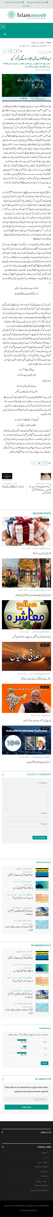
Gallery (44, 1176)
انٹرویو (45, 1152)
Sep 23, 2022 (27, 924)
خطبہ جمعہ (42, 1162)
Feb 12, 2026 (12, 895)
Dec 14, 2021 (22, 673)
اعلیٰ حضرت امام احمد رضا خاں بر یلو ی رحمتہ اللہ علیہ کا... (19, 928)
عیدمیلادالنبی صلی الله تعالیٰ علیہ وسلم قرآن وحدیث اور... (20, 912)
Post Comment (39, 837)
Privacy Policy (41, 1185)
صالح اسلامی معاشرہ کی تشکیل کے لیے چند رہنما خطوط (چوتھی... (31, 637)
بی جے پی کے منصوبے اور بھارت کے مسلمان (37, 720)
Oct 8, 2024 (40, 483)
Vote (44, 1063)
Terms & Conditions (39, 1190)
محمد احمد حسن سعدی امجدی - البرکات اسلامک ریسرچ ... (39, 590)
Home (49, 42)
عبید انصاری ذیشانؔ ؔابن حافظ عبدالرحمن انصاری (41, 548)
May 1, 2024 (35, 715)
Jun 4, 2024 (7, 483)
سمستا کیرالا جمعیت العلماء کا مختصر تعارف (39, 762)
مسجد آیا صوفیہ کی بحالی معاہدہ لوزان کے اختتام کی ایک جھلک (33, 595)
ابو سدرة (48, 483)
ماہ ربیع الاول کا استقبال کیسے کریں (23, 888)
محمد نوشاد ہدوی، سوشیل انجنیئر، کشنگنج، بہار (24, 869)
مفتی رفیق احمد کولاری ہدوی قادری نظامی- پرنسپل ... (40, 757)
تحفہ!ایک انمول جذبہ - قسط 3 (42, 553)
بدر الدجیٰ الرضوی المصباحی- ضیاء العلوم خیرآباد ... (40, 632)
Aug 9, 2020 (23, 590)
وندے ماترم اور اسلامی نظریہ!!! (22, 898)
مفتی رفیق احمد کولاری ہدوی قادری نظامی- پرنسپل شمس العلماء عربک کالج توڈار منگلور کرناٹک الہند (26, 65)
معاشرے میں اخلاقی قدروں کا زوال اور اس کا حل (36, 679)
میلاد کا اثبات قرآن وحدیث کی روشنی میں (20, 875)
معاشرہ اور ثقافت (38, 42)
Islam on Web (41, 1166)
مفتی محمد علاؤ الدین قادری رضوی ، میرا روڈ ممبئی (23, 920)
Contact (44, 1171)
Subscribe (26, 1107)
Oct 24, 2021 (27, 872)
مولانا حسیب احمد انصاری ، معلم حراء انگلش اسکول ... (22, 882)
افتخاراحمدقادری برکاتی (46, 715)
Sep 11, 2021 (24, 632)
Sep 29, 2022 (17, 908)
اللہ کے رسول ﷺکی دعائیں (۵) (13, 487)
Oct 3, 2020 (26, 548)
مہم (46, 1157)
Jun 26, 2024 (24, 757)
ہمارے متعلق (42, 1181)
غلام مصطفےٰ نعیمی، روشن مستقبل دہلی (25, 895)
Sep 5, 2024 (27, 885)
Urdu (24, 6)
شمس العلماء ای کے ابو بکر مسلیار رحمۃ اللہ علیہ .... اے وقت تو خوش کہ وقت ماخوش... (40, 490)
